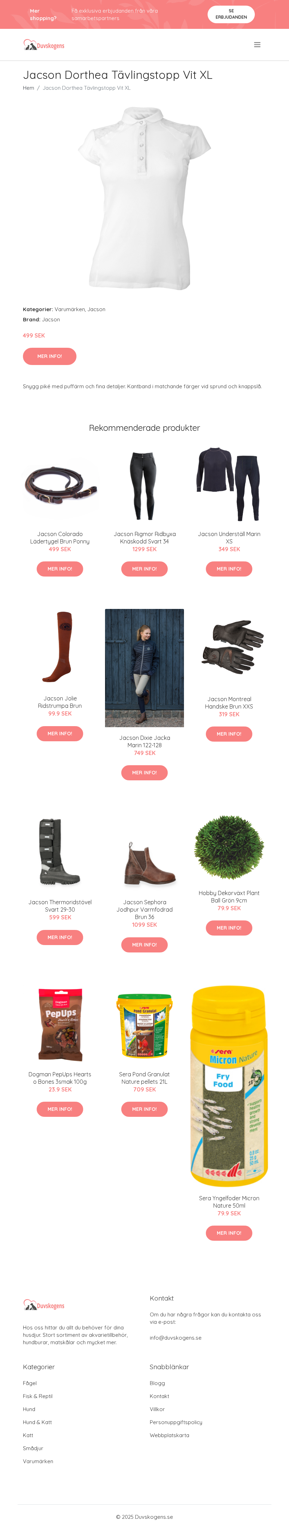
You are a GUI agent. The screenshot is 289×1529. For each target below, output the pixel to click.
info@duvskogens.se (176, 1337)
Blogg (157, 1383)
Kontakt (159, 1396)
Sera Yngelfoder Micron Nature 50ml (229, 1202)
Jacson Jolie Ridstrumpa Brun (60, 702)
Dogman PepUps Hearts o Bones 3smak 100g (60, 1078)
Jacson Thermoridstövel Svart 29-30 (60, 906)
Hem (28, 87)
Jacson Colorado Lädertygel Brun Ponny (60, 537)
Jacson (96, 309)
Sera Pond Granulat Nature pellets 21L (144, 1078)
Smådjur (33, 1448)
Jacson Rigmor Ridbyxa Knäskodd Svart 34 (144, 537)
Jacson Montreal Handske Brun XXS (229, 703)
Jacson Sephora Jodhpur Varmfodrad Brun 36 (144, 909)
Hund (29, 1409)
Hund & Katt (37, 1422)
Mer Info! (49, 356)
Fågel (30, 1383)
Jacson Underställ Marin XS (229, 537)
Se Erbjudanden (231, 14)
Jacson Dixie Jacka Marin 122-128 (144, 741)
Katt (28, 1435)
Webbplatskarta (169, 1435)
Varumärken (70, 309)
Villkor (157, 1409)
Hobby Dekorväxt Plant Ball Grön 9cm (229, 896)
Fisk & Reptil (38, 1396)
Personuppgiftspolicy (176, 1422)
